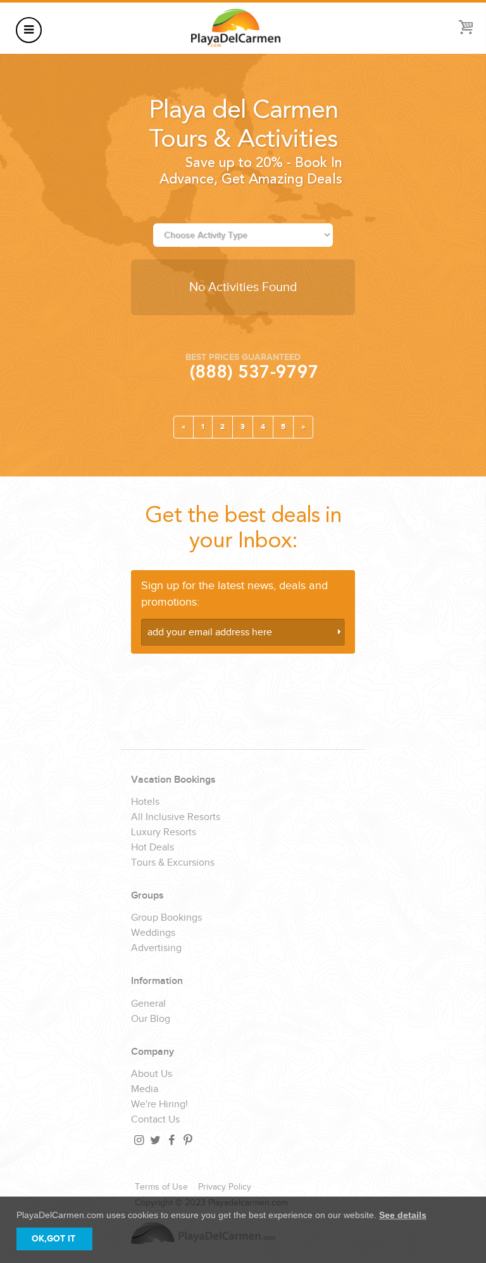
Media (144, 1090)
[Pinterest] (187, 1140)
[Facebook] (171, 1140)
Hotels (145, 802)
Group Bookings (166, 918)
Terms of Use (161, 1187)
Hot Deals (152, 848)
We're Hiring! (159, 1105)
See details (403, 1215)
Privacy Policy (224, 1187)
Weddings (153, 933)
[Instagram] (138, 1140)
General (148, 1004)
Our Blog (150, 1019)
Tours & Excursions (173, 863)
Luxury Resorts (163, 833)
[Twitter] (154, 1140)
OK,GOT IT (53, 1238)
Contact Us (155, 1120)
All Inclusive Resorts (175, 817)
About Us (151, 1074)
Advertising (156, 948)
